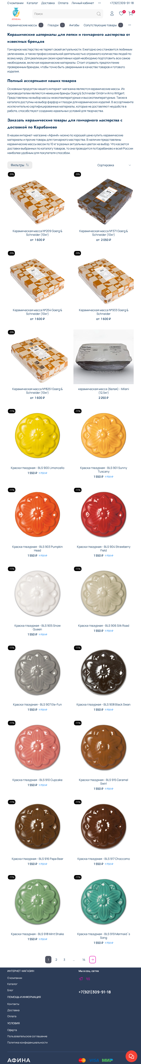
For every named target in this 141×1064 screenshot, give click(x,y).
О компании (15, 3)
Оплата (63, 3)
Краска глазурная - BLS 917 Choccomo (103, 859)
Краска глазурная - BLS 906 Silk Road (103, 626)
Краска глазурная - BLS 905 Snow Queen (38, 627)
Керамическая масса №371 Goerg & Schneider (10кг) (103, 233)
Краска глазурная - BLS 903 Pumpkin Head (37, 548)
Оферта (12, 1030)
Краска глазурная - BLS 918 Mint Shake (37, 934)
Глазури (53, 25)
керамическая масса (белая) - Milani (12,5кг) (103, 391)
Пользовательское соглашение (27, 1036)
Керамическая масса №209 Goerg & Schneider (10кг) (37, 233)
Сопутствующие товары (100, 25)
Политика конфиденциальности (27, 1042)
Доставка (48, 3)
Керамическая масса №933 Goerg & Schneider (103, 312)
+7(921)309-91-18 (122, 3)
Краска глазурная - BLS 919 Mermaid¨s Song (103, 936)
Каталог (32, 3)
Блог (10, 990)
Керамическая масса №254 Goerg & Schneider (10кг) (37, 312)
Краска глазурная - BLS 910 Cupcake (37, 780)
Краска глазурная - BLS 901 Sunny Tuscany (103, 469)
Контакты (13, 1004)
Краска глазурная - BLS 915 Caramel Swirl (103, 782)
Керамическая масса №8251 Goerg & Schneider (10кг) (37, 391)
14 (83, 960)
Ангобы (74, 25)
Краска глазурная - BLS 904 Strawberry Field (103, 548)
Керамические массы (22, 25)
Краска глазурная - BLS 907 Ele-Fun (37, 704)
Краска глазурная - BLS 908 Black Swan (104, 704)
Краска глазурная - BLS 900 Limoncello (37, 468)
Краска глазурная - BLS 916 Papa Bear (37, 859)
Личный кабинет (83, 3)
